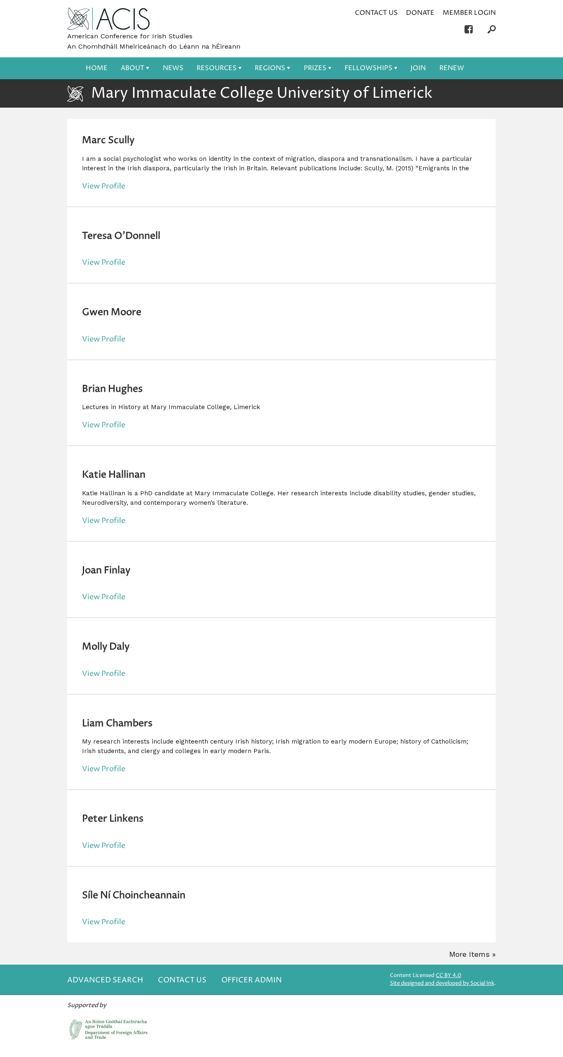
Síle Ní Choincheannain (133, 895)
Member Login (469, 12)
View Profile (103, 186)
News (173, 68)
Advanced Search (105, 980)
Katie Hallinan (113, 474)
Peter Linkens (112, 818)
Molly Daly (105, 646)
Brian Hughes (112, 388)
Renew (451, 68)
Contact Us (376, 12)
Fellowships (368, 68)
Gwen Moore (111, 312)
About (132, 68)
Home (97, 68)
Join (418, 68)
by (442, 983)
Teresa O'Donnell (121, 235)
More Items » (472, 954)
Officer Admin (251, 980)
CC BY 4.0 (448, 975)
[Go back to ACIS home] (108, 19)
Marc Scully (108, 140)
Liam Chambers (117, 723)
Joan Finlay (106, 570)
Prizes (315, 68)
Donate (420, 12)
